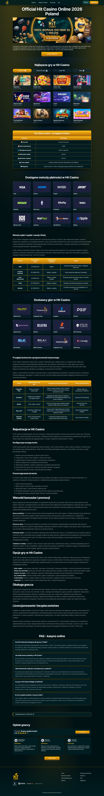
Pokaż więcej (52, 758)
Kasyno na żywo (41, 70)
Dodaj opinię (82, 732)
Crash (60, 70)
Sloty (80, 70)
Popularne (21, 70)
